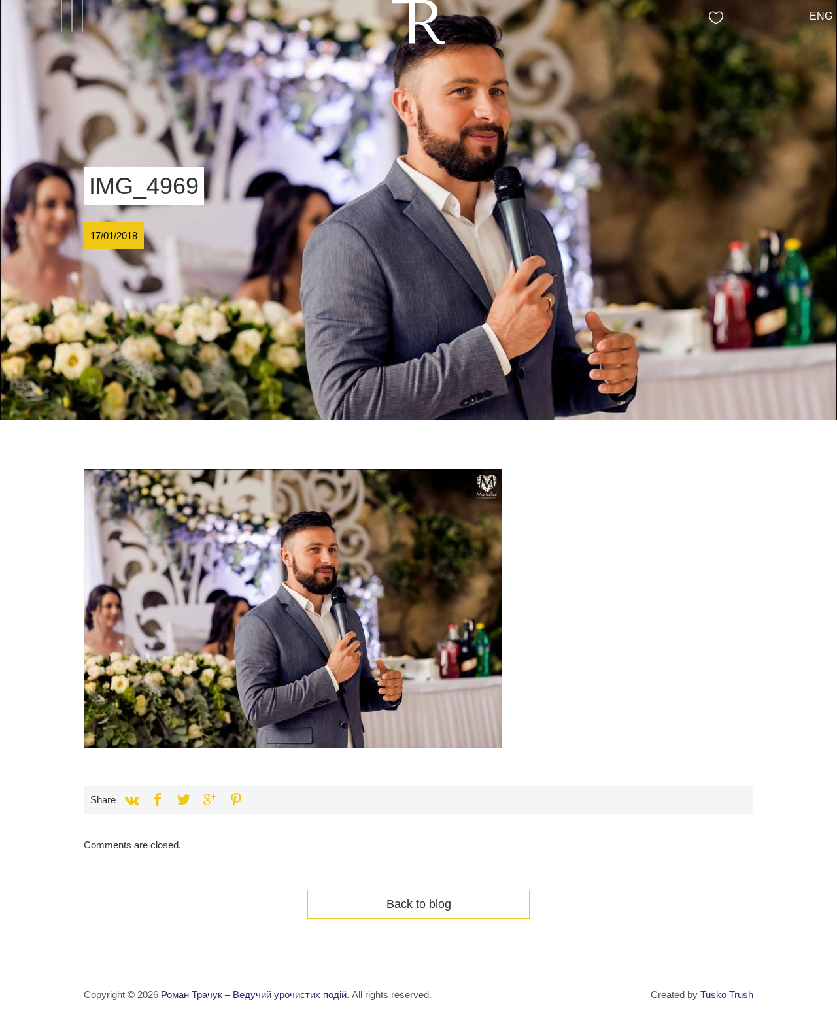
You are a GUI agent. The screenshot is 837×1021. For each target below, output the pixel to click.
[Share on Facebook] (157, 800)
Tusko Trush (726, 994)
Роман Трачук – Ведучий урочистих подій (254, 994)
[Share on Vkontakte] (131, 800)
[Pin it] (236, 800)
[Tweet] (183, 800)
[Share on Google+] (209, 800)
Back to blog (418, 904)
